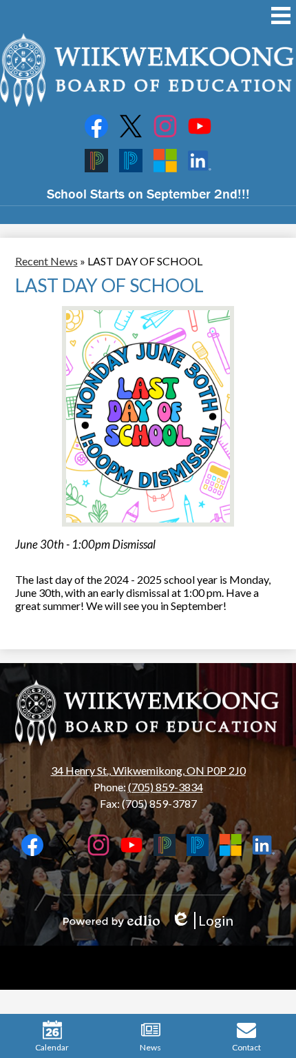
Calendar (52, 1047)
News (150, 1047)
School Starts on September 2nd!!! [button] (148, 193)
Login (202, 920)
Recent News (46, 260)
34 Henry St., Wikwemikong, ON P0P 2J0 (148, 770)
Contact (246, 1047)
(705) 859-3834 (165, 786)
